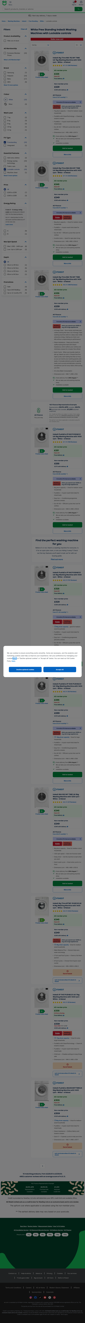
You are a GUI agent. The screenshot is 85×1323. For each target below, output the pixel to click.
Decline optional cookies (25, 669)
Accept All (60, 669)
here (14, 658)
